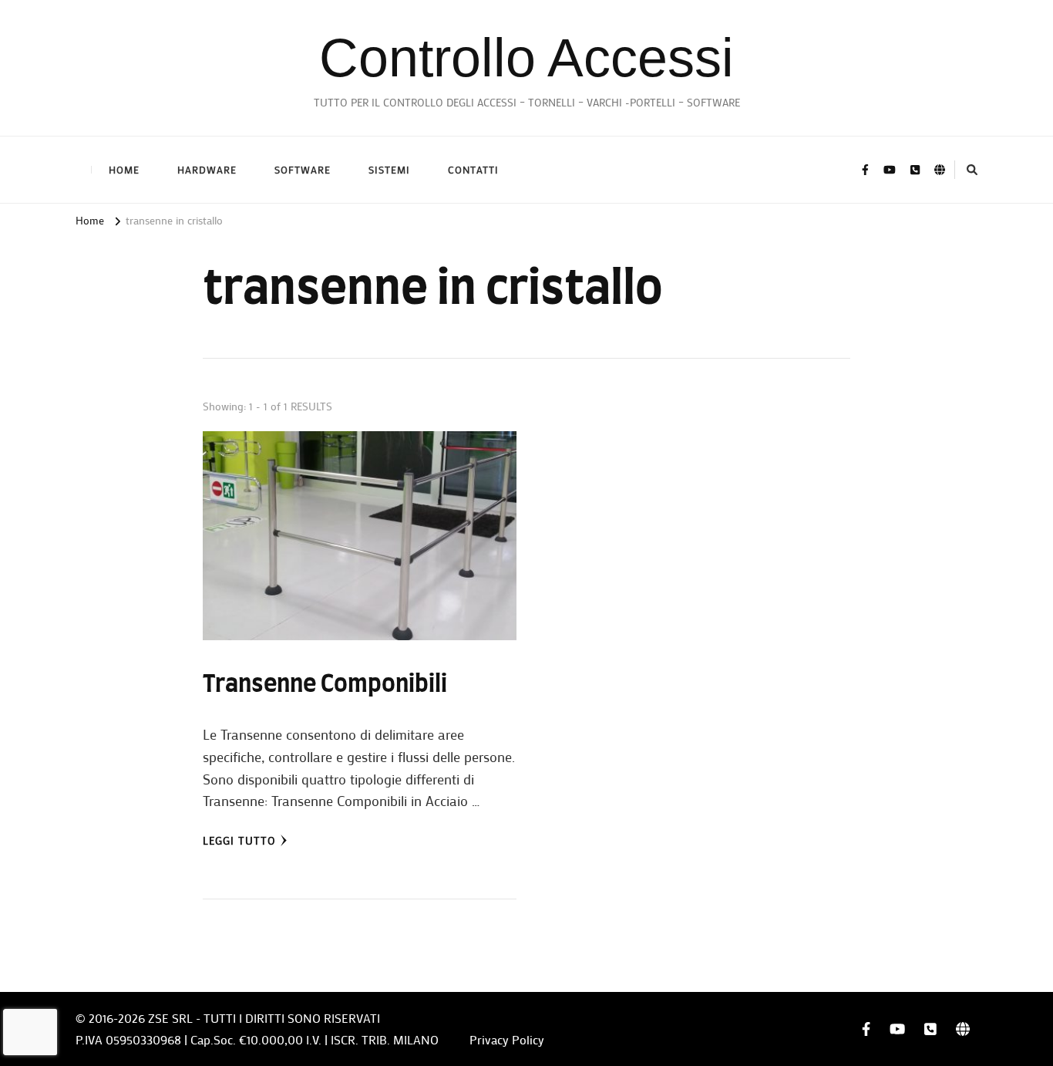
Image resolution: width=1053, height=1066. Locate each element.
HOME (124, 169)
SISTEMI (389, 169)
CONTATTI (473, 169)
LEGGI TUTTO (239, 840)
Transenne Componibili (325, 685)
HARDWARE (207, 169)
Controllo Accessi (526, 58)
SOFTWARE (302, 169)
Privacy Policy (506, 1039)
